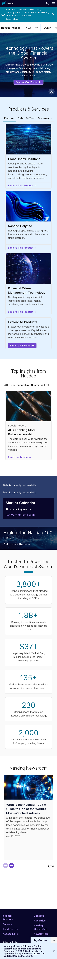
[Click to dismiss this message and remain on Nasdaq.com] (54, 951)
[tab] (9, 118)
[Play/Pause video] (51, 92)
